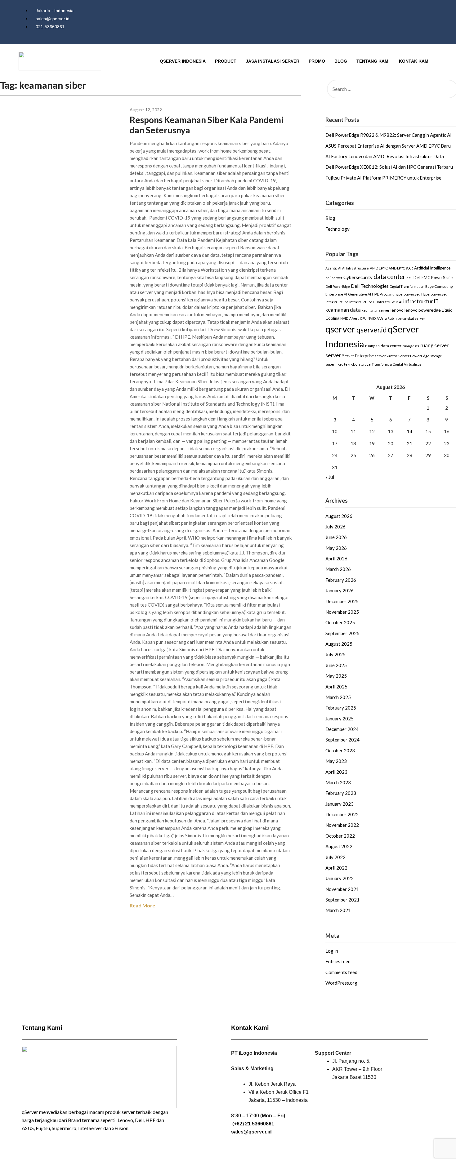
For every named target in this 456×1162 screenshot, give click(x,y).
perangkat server (411, 318)
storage (436, 356)
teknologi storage (357, 364)
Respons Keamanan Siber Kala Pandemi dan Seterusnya (207, 124)
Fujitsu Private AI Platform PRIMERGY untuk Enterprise (383, 177)
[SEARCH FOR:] (390, 89)
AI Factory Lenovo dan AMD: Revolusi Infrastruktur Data (384, 156)
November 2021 (342, 889)
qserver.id (371, 330)
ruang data (410, 346)
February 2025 (340, 707)
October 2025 (340, 622)
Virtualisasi (413, 364)
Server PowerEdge (413, 356)
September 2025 (342, 633)
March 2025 (338, 697)
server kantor (386, 356)
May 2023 (336, 761)
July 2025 (335, 654)
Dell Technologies (370, 286)
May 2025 (336, 676)
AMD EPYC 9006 (401, 268)
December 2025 (342, 601)
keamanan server (376, 310)
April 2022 (336, 867)
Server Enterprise (358, 355)
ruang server (434, 345)
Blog (340, 61)
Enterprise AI (336, 294)
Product (225, 61)
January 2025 (339, 718)
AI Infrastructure (355, 268)
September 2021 (342, 899)
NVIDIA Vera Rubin (382, 318)
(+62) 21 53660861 (253, 1123)
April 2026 (336, 558)
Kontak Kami (414, 61)
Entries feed (338, 961)
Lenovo (125, 1120)
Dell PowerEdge (337, 286)
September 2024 (342, 739)
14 (409, 431)
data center (389, 276)
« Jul (329, 477)
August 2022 (338, 846)
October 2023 (340, 750)
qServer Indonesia (183, 61)
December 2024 (342, 729)
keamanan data (343, 310)
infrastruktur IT (421, 301)
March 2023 (338, 782)
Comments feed (341, 972)
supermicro (334, 364)
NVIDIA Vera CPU (353, 318)
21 (409, 443)
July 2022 (335, 857)
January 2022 (339, 878)
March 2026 (338, 569)
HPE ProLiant (383, 294)
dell (409, 277)
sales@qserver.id (251, 1131)
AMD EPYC (379, 268)
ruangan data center (383, 345)
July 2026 (335, 526)
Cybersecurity (358, 277)
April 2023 (336, 772)
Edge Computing (439, 286)
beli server (333, 278)
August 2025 (338, 644)
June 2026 (336, 537)
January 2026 (339, 590)
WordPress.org (341, 983)
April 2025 (336, 686)
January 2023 (339, 804)
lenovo (397, 310)
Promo (317, 61)
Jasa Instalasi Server (272, 61)
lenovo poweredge (423, 310)
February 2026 (340, 580)
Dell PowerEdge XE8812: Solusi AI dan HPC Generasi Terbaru (389, 167)
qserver (340, 328)
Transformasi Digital (387, 364)
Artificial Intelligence (432, 267)
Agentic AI (333, 268)
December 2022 (342, 814)
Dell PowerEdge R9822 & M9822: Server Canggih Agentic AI (388, 135)
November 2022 (342, 825)
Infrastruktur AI (389, 302)
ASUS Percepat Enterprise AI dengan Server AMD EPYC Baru (388, 146)
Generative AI (359, 294)
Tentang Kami (373, 61)
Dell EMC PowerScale (433, 277)
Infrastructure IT (362, 302)
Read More (142, 905)
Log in (331, 951)
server (333, 355)
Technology (337, 229)
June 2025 (336, 665)
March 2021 (338, 910)
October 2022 (340, 836)
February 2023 (340, 793)
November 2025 (342, 612)
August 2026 (338, 516)
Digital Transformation (407, 286)
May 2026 (336, 548)
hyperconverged (407, 294)
